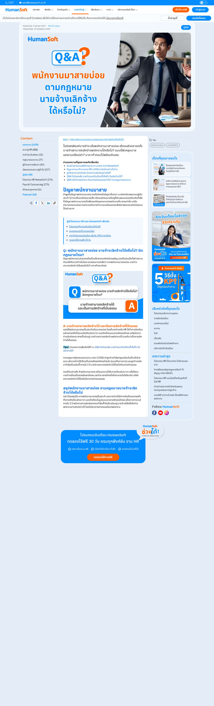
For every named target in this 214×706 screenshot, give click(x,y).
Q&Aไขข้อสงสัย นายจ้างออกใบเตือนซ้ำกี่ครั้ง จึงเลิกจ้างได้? (94, 176)
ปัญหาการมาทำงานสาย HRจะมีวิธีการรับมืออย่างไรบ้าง (92, 169)
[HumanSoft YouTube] (160, 412)
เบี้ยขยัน (157, 338)
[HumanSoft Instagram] (166, 412)
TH (202, 3)
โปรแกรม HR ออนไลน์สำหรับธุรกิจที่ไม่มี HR (170, 380)
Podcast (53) (30, 194)
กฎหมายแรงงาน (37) (33, 159)
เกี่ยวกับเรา (95, 9)
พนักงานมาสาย (157, 145)
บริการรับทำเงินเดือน (163, 348)
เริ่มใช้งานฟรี (181, 9)
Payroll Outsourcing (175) (36, 184)
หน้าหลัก (36, 9)
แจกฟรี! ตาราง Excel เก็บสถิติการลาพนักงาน (171, 397)
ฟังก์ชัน (48, 9)
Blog (65, 139)
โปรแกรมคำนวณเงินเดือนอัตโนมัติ (84, 226)
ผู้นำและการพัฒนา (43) (33, 164)
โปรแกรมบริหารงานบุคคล (166, 313)
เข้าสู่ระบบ (200, 9)
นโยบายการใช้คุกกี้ (114, 18)
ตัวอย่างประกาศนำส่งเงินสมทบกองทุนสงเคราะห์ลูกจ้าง (168, 388)
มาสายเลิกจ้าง (172, 145)
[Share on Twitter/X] (42, 203)
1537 (11, 2)
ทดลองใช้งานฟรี (103, 457)
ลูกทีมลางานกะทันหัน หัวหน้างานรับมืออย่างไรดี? (89, 172)
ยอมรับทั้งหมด (198, 18)
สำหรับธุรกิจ (62, 9)
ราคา (108, 9)
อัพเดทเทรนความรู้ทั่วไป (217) (36, 169)
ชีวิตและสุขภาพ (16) (32, 189)
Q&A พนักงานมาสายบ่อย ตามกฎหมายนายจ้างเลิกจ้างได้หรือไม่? (97, 139)
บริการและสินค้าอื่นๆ (126, 9)
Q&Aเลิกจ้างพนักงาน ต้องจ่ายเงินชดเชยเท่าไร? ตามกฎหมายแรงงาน (99, 179)
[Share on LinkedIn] (48, 203)
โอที (155, 333)
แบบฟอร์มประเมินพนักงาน (166, 343)
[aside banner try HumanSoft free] (171, 236)
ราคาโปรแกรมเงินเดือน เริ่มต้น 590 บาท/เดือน (90, 235)
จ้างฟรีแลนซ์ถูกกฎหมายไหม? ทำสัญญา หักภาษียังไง (169, 371)
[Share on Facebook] (36, 203)
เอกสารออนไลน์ (161, 323)
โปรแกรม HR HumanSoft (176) (38, 179)
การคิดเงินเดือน (161, 318)
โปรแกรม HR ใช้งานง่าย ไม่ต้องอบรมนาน (171, 363)
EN (205, 3)
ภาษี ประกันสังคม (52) (33, 154)
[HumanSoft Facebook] (154, 412)
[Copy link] (54, 203)
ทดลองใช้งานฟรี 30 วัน (80, 239)
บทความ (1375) (30, 144)
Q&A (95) (28, 174)
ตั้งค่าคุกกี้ (172, 18)
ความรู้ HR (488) (30, 149)
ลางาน (157, 328)
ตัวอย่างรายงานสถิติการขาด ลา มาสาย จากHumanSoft (93, 165)
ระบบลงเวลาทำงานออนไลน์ (81, 231)
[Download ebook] (171, 283)
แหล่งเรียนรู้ (79, 9)
